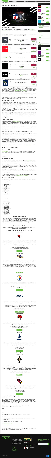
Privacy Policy (14, 447)
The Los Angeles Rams (29, 160)
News (45, 1)
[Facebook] (47, 456)
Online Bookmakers (14, 450)
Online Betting (14, 1)
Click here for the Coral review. (8, 424)
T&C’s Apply (21, 41)
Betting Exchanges (14, 449)
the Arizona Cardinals (24, 90)
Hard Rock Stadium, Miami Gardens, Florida (22, 175)
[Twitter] (48, 456)
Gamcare (31, 445)
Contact (13, 448)
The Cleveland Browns (5, 151)
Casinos (36, 1)
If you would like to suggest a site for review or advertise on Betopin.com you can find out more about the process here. (43, 440)
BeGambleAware (28, 445)
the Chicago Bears (17, 90)
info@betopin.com (42, 447)
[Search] (48, 444)
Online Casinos (14, 451)
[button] (33, 39)
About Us (13, 446)
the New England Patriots (16, 121)
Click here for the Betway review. (8, 423)
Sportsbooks (26, 1)
